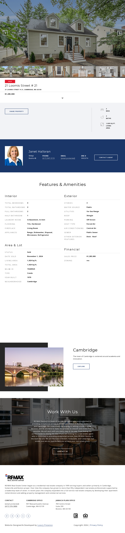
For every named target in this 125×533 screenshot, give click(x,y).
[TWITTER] (23, 516)
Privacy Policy (96, 525)
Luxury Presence (45, 525)
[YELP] (28, 516)
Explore (81, 366)
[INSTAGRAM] (12, 516)
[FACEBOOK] (7, 516)
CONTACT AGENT (106, 157)
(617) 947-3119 (48, 158)
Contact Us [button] (62, 451)
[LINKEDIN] (18, 516)
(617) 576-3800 (11, 506)
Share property (17, 111)
